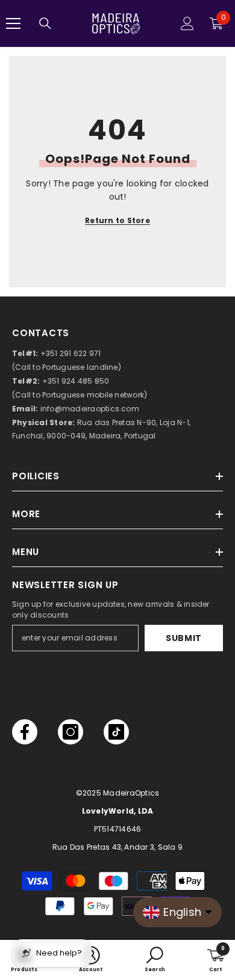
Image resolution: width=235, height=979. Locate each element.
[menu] (13, 23)
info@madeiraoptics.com (89, 409)
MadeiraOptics (131, 793)
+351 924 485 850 (76, 381)
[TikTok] (116, 731)
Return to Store (117, 220)
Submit (184, 638)
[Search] (45, 23)
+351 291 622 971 (70, 353)
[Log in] (187, 23)
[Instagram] (70, 731)
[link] (154, 959)
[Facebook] (24, 731)
